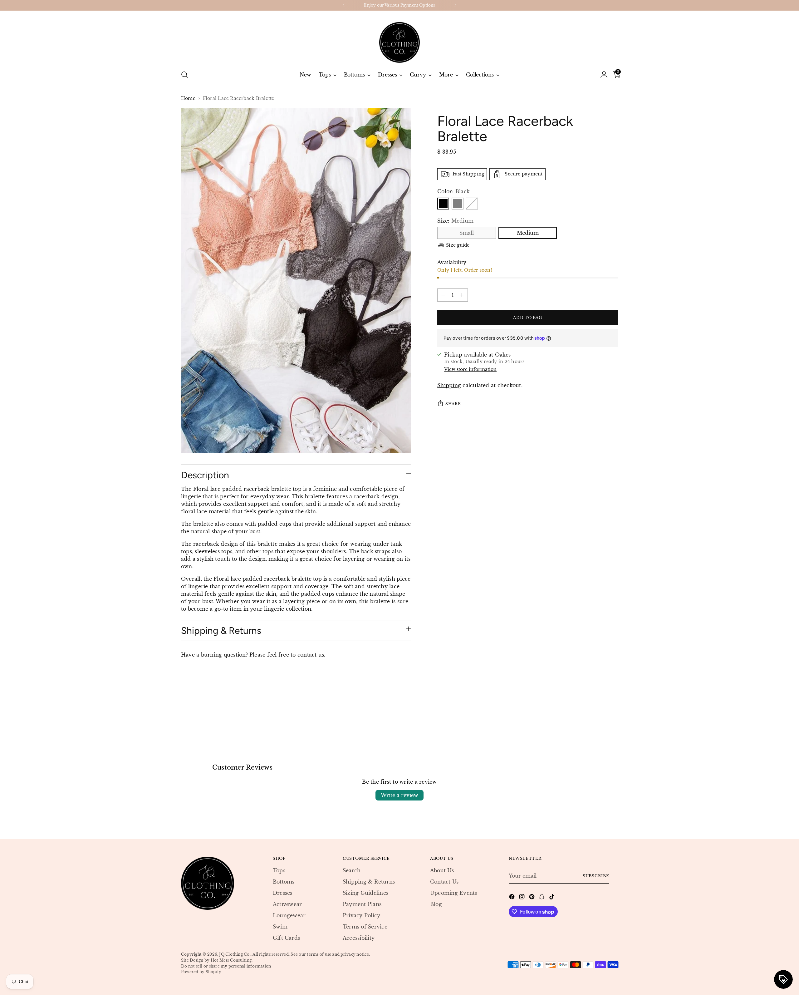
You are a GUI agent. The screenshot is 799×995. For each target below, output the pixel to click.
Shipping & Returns (369, 882)
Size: (455, 221)
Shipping (449, 385)
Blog (436, 904)
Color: (453, 191)
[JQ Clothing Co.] (399, 38)
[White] (472, 203)
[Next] (455, 5)
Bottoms (284, 882)
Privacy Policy (361, 915)
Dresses (282, 893)
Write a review (399, 795)
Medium (528, 233)
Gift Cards (286, 938)
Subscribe (596, 876)
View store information (470, 369)
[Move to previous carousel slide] (598, 715)
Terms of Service (365, 927)
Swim (280, 927)
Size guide (457, 245)
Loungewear (289, 915)
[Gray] (457, 203)
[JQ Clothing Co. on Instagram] (522, 898)
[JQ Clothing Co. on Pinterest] (532, 898)
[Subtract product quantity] (443, 295)
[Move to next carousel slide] (612, 714)
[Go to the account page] (601, 74)
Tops (279, 870)
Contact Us (444, 882)
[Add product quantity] (462, 295)
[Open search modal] (184, 74)
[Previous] (343, 5)
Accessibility (359, 938)
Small (466, 233)
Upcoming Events (453, 893)
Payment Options (417, 5)
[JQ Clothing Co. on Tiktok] (552, 898)
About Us (442, 870)
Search (351, 870)
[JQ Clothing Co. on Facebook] (512, 898)
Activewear (287, 904)
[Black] (443, 203)
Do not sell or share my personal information (226, 966)
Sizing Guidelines (365, 893)
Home (188, 98)
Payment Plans (362, 904)
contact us (310, 655)
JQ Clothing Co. (235, 954)
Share (453, 403)
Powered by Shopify (201, 971)
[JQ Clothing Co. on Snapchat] (542, 898)
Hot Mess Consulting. (232, 960)
